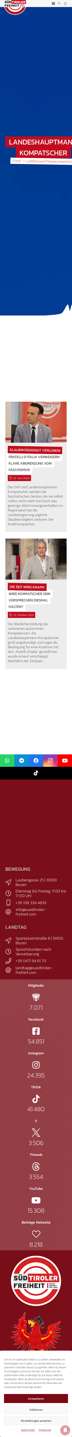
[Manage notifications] (65, 1430)
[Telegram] (21, 760)
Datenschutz (28, 1430)
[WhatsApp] (7, 760)
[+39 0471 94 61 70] (10, 961)
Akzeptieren (36, 1398)
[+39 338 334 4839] (10, 902)
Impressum (45, 1430)
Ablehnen (36, 1409)
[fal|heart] (36, 1234)
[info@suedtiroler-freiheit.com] (10, 912)
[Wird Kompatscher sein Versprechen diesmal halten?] (36, 559)
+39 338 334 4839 (31, 903)
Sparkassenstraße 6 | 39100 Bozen (39, 940)
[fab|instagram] (36, 1065)
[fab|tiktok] (36, 1099)
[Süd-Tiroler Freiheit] (36, 1281)
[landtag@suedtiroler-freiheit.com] (10, 970)
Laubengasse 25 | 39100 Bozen (36, 882)
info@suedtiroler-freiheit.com (31, 911)
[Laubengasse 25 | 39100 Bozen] (10, 882)
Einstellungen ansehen (36, 1420)
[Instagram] (50, 760)
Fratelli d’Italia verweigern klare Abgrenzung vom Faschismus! (34, 463)
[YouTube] (65, 760)
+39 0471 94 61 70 (31, 961)
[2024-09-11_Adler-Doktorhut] (36, 1336)
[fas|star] (36, 997)
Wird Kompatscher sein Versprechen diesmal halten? (29, 600)
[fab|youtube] (36, 1200)
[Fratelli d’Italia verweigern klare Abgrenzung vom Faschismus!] (36, 422)
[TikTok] (36, 773)
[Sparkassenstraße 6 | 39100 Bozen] (10, 940)
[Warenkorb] (65, 3)
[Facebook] (36, 760)
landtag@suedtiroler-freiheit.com (34, 970)
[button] (53, 3)
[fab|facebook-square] (36, 1031)
